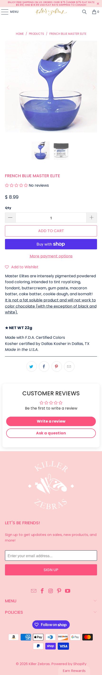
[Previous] (8, 87)
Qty (8, 208)
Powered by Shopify (68, 663)
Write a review (51, 421)
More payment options (51, 256)
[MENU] (2, 12)
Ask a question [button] (51, 433)
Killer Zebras (39, 663)
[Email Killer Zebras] (33, 591)
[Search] (84, 12)
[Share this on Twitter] (31, 366)
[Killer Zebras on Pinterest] (59, 591)
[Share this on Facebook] (44, 366)
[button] (16, 185)
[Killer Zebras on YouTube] (67, 591)
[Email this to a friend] (69, 366)
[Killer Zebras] (51, 12)
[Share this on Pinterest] (56, 366)
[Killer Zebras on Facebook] (42, 591)
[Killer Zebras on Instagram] (50, 591)
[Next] (93, 87)
